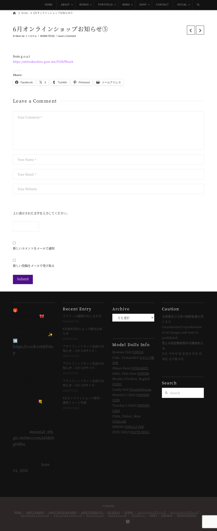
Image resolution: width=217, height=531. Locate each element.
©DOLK (137, 352)
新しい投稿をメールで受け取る (33, 265)
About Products (92, 512)
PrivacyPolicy (186, 515)
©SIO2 (117, 384)
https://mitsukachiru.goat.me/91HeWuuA (43, 61)
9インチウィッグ (95, 515)
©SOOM (143, 373)
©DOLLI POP (134, 427)
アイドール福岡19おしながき (82, 316)
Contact (166, 515)
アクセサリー (138, 515)
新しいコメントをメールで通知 (33, 248)
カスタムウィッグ (117, 515)
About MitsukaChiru (63, 512)
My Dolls (113, 512)
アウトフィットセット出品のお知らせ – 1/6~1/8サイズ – (83, 348)
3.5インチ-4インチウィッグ (151, 512)
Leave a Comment (67, 36)
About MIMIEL (35, 512)
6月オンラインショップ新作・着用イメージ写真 (83, 400)
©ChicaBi (119, 421)
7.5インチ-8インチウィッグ (68, 515)
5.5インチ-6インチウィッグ (35, 515)
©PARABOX (139, 368)
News (18, 36)
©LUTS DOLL (140, 432)
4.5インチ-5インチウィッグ (184, 512)
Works (128, 512)
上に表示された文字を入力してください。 (41, 213)
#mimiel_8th (41, 432)
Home (18, 512)
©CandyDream (140, 389)
